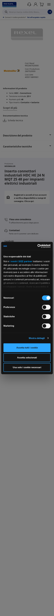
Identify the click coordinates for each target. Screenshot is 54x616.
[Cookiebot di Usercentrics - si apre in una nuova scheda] (38, 246)
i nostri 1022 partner (21, 261)
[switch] (46, 307)
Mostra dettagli (37, 338)
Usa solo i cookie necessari (27, 367)
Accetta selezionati (27, 357)
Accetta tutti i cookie (27, 347)
